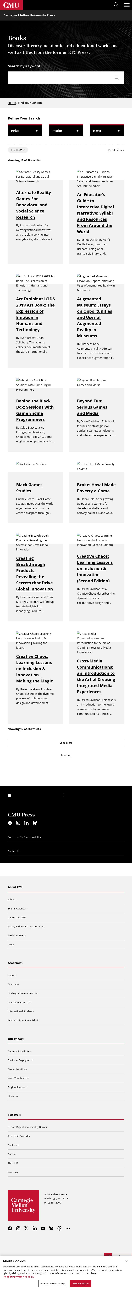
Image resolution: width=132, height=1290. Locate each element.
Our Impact (16, 1039)
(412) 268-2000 (52, 1202)
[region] (66, 1273)
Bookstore (13, 1145)
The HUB (13, 1163)
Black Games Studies (29, 488)
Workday (13, 1172)
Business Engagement (20, 1060)
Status (97, 130)
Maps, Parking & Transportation (26, 926)
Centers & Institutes (19, 1051)
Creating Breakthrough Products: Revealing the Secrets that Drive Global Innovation (34, 573)
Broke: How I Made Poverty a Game (96, 488)
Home (12, 102)
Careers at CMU (17, 917)
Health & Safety (17, 935)
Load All (66, 755)
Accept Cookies (81, 1283)
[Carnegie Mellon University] (11, 5)
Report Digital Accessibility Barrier (27, 1127)
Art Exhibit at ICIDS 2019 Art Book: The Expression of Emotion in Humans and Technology (35, 314)
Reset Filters (116, 150)
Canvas (12, 1154)
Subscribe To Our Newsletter (24, 837)
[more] (68, 1228)
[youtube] (43, 1228)
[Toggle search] (116, 5)
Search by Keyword (24, 66)
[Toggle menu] (127, 5)
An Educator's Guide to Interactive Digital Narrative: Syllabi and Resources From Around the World (95, 213)
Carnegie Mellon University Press (29, 15)
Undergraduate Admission (23, 993)
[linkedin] (26, 823)
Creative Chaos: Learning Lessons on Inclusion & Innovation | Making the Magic (34, 668)
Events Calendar (17, 908)
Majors (12, 975)
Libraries (13, 1096)
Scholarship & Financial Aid (23, 1020)
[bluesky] (35, 823)
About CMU (15, 887)
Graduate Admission (19, 1002)
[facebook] (10, 823)
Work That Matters (18, 1078)
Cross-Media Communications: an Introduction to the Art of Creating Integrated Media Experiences (96, 676)
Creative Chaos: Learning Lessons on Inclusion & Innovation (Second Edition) (95, 568)
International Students (21, 1011)
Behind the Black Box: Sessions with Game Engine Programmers (35, 410)
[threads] (59, 1228)
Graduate (13, 984)
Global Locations (17, 1069)
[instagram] (18, 823)
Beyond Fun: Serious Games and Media (92, 407)
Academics (15, 963)
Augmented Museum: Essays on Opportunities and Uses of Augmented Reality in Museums (94, 317)
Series (15, 130)
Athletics (13, 899)
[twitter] (26, 1228)
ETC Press (16, 149)
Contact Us (14, 851)
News (11, 944)
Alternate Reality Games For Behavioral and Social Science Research (33, 205)
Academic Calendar (19, 1136)
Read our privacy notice (17, 1276)
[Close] (126, 1261)
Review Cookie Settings (52, 1283)
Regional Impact (17, 1087)
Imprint (57, 130)
